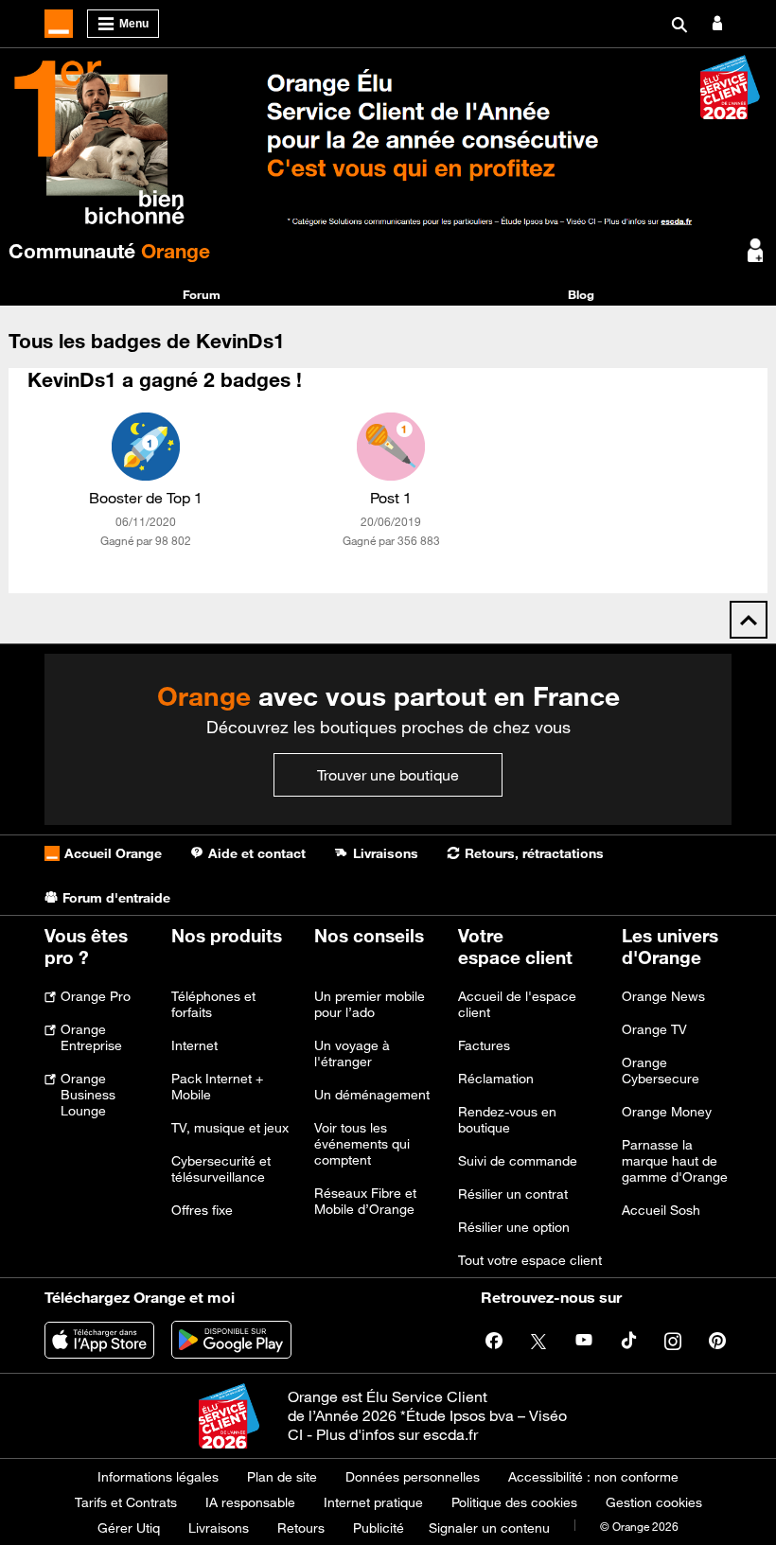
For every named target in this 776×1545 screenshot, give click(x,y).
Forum (201, 294)
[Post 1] (391, 447)
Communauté (109, 250)
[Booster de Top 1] (146, 447)
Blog (581, 294)
